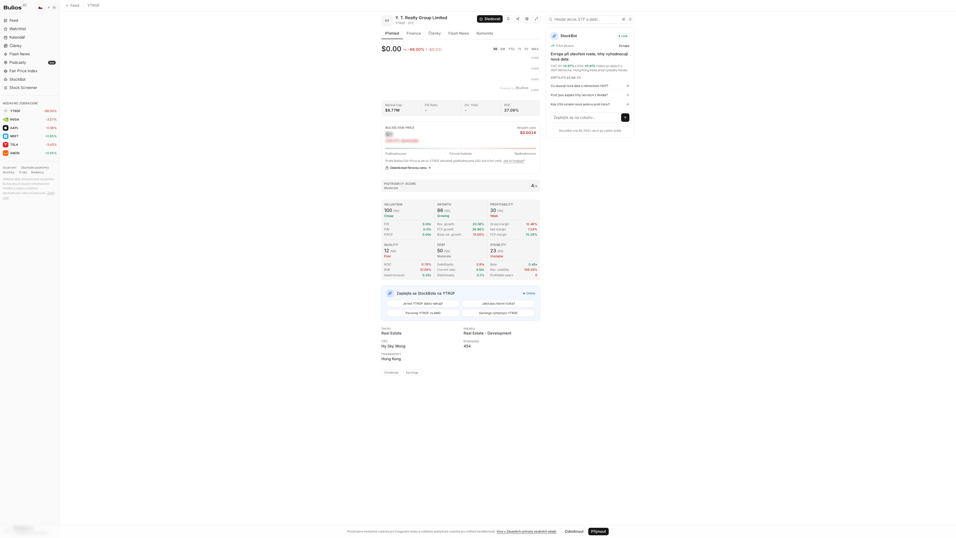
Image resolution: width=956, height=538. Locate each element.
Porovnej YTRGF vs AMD (423, 313)
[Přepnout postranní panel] (59, 269)
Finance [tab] (414, 33)
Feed (74, 5)
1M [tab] (495, 49)
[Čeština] (40, 7)
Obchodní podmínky (35, 167)
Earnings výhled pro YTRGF (498, 313)
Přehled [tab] (392, 33)
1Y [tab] (519, 49)
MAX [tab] (535, 49)
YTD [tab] (511, 49)
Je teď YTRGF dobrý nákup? (423, 303)
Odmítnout (574, 531)
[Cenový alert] (508, 19)
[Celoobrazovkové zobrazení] (536, 19)
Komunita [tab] (485, 33)
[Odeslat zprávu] (625, 117)
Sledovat (492, 18)
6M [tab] (502, 49)
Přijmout (598, 531)
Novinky (8, 172)
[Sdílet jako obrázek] (527, 19)
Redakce (37, 172)
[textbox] (585, 118)
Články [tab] (434, 33)
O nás (23, 172)
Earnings (412, 372)
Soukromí (9, 167)
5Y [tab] (526, 49)
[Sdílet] (517, 19)
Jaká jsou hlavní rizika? (498, 303)
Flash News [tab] (458, 33)
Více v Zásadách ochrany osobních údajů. (527, 531)
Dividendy (391, 372)
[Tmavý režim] (52, 7)
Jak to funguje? (514, 161)
